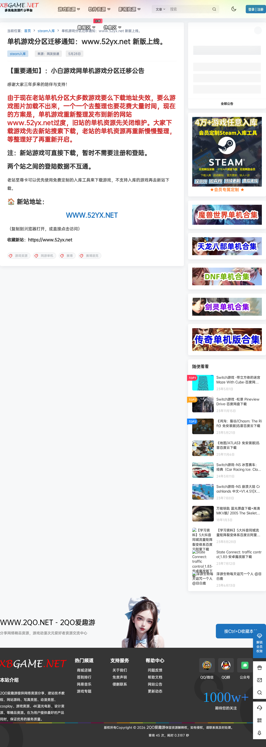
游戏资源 (66, 9)
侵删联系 (119, 684)
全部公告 (227, 103)
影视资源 (127, 9)
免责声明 (119, 677)
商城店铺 (84, 669)
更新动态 (155, 691)
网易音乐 (84, 684)
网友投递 (53, 53)
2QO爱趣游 (155, 727)
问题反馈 (155, 669)
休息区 (110, 27)
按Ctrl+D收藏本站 (241, 631)
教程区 (89, 24)
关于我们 (119, 669)
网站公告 (155, 684)
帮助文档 (155, 677)
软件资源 (97, 9)
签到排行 (84, 677)
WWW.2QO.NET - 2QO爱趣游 (47, 622)
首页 (27, 30)
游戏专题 (84, 691)
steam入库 (46, 30)
